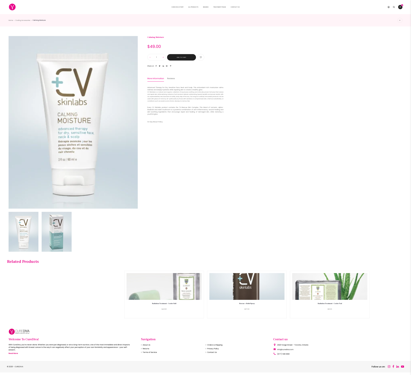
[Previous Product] (400, 20)
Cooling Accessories (22, 20)
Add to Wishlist (200, 57)
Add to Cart (181, 57)
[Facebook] (393, 367)
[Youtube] (402, 367)
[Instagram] (389, 367)
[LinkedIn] (397, 367)
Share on (150, 66)
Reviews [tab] (171, 78)
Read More (13, 353)
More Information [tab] (155, 78)
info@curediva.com (285, 349)
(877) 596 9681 (283, 354)
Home (11, 20)
